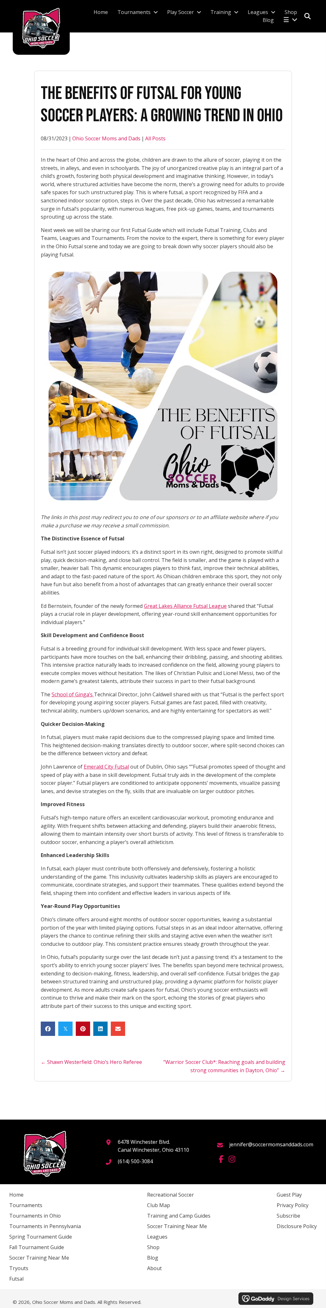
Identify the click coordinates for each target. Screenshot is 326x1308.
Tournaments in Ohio (35, 1215)
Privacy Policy (292, 1205)
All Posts (155, 138)
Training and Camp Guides (178, 1215)
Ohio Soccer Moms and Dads (106, 138)
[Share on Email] (118, 1029)
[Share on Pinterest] (83, 1029)
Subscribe (288, 1215)
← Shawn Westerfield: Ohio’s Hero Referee (91, 1061)
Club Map (158, 1205)
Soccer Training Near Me (39, 1257)
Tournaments (25, 1205)
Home (16, 1194)
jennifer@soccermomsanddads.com (271, 1144)
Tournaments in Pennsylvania (45, 1226)
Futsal (16, 1278)
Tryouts (18, 1268)
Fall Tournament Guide (36, 1247)
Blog (152, 1257)
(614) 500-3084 (135, 1161)
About (154, 1268)
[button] (221, 1159)
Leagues (157, 1236)
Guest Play (289, 1194)
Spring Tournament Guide (40, 1236)
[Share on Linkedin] (100, 1029)
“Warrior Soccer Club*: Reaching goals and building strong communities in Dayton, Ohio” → (224, 1066)
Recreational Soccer (170, 1194)
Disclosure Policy (297, 1226)
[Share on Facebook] (48, 1029)
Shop (153, 1247)
